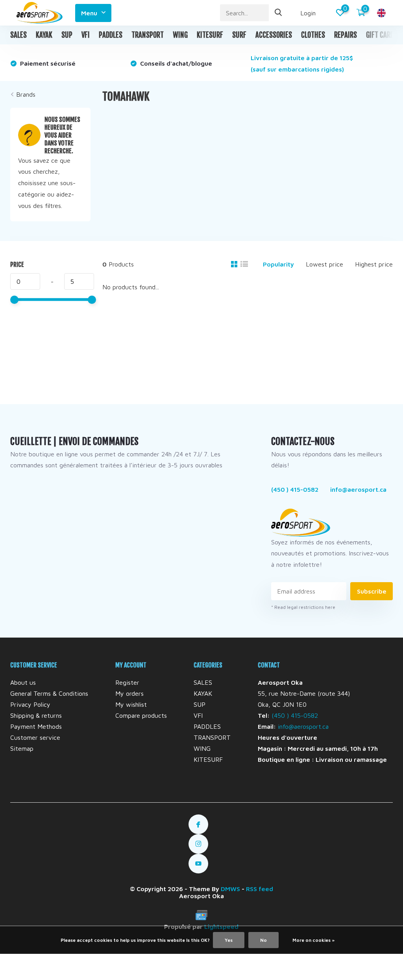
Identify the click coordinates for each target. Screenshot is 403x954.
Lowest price (324, 264)
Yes (229, 940)
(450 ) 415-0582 (294, 489)
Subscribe (371, 591)
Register (127, 682)
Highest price (374, 264)
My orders (129, 693)
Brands (25, 94)
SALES (18, 35)
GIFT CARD (380, 35)
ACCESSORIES (273, 35)
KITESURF (210, 35)
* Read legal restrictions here (303, 607)
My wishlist (131, 704)
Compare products (141, 715)
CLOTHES (313, 35)
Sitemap (21, 748)
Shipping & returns (36, 715)
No (263, 940)
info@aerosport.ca (358, 489)
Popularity (278, 264)
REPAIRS (345, 35)
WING (180, 35)
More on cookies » (313, 940)
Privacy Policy (30, 704)
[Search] (278, 13)
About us (23, 682)
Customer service (35, 737)
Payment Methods (36, 726)
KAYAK (44, 35)
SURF (239, 35)
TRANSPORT (147, 35)
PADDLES (110, 35)
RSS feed (259, 888)
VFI (85, 35)
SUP (66, 35)
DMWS (230, 888)
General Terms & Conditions (49, 693)
